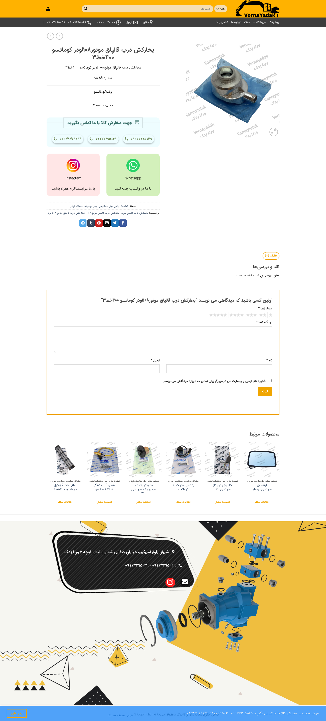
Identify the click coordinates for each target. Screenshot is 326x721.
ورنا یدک (274, 22)
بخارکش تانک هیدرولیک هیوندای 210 (143, 489)
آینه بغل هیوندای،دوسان (262, 487)
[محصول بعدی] (59, 36)
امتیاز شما (265, 308)
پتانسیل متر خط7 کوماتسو (183, 487)
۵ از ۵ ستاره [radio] (218, 315)
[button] (273, 132)
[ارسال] (85, 9)
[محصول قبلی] (50, 36)
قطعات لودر (77, 206)
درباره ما (236, 22)
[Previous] (279, 478)
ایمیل (155, 360)
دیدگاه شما (264, 322)
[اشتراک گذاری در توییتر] (115, 223)
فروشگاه (260, 22)
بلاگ (247, 22)
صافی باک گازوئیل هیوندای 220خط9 (65, 487)
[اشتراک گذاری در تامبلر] (91, 223)
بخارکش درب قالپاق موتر (134, 213)
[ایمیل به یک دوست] (107, 223)
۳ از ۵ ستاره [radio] (252, 315)
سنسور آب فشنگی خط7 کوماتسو (104, 487)
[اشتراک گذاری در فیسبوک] (123, 223)
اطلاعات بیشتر (262, 502)
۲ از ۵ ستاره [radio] (263, 315)
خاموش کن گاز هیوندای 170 (222, 487)
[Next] (48, 478)
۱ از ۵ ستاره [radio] (271, 315)
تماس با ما (222, 22)
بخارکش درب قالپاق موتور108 (103, 213)
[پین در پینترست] (99, 223)
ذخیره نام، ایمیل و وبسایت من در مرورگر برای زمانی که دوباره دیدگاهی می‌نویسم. (214, 381)
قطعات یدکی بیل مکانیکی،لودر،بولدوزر (106, 206)
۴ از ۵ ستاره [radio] (237, 315)
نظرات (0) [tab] (271, 256)
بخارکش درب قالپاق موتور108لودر (66, 213)
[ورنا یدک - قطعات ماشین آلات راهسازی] (257, 9)
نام (269, 360)
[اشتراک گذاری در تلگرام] (82, 223)
